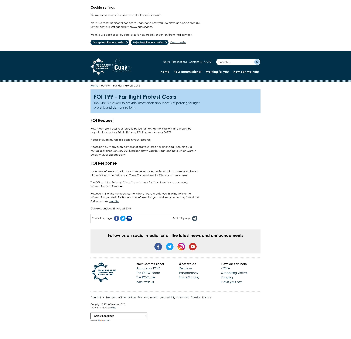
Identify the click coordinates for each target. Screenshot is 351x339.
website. (114, 201)
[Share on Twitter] (123, 218)
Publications (179, 61)
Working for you (217, 71)
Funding (227, 277)
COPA (225, 268)
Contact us (195, 61)
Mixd (113, 307)
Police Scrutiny (189, 277)
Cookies (195, 297)
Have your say (231, 282)
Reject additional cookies (148, 42)
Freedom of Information (121, 297)
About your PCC (148, 268)
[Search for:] (235, 62)
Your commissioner (187, 71)
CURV (207, 61)
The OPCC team (148, 273)
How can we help (246, 71)
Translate (107, 320)
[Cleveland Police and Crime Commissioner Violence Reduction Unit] (121, 66)
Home (165, 71)
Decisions (185, 268)
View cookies (178, 42)
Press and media (148, 297)
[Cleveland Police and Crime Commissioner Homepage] (100, 66)
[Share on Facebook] (116, 218)
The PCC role (145, 277)
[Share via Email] (129, 218)
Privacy (206, 297)
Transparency (188, 273)
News (166, 61)
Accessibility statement (174, 297)
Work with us (145, 282)
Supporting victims (234, 273)
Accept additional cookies (109, 42)
